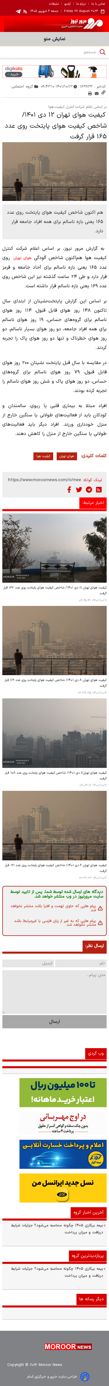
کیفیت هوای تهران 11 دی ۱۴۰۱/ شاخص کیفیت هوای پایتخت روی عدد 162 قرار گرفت (55, 590)
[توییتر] (79, 489)
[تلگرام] (89, 489)
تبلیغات (54, 4)
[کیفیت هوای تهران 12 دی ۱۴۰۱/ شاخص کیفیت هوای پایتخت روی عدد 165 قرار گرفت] (54, 171)
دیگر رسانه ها (91, 1299)
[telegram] (18, 11)
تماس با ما (98, 4)
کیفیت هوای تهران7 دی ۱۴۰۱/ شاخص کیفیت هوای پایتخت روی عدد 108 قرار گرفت (56, 775)
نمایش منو (54, 38)
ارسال (54, 1021)
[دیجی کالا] (54, 71)
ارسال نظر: (94, 946)
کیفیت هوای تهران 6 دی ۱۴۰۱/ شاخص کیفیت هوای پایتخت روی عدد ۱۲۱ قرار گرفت (56, 868)
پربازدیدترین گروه (88, 1256)
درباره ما (81, 4)
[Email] (97, 93)
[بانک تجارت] (54, 1092)
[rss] (25, 11)
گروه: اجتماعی (22, 86)
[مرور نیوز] (54, 24)
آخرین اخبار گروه (89, 1212)
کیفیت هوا (43, 456)
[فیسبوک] (69, 489)
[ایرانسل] (54, 1188)
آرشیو (67, 4)
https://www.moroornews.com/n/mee (44, 480)
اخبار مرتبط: (93, 503)
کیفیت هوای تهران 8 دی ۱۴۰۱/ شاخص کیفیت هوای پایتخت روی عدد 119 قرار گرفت (56, 683)
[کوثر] (54, 1154)
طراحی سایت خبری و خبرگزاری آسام (52, 1376)
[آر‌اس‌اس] (99, 489)
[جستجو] (102, 52)
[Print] (90, 93)
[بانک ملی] (54, 1123)
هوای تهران (22, 258)
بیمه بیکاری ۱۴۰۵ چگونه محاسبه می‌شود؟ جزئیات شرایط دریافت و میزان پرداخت (57, 1229)
